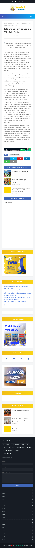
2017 (17, 518)
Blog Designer (19, 545)
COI (9, 447)
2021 (17, 505)
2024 (17, 496)
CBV (27, 444)
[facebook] (12, 1)
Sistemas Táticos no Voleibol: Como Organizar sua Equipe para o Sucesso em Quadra (16, 303)
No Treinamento (7, 450)
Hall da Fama (20, 447)
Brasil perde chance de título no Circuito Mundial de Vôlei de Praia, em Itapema (21, 189)
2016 (17, 521)
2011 (17, 536)
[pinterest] (23, 1)
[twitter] (16, 1)
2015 (17, 524)
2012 (17, 533)
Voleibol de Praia (16, 23)
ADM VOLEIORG (8, 36)
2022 (17, 502)
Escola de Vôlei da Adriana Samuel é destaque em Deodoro (21, 172)
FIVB (13, 447)
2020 (17, 508)
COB (4, 447)
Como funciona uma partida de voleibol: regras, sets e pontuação (16, 291)
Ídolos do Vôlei (7, 453)
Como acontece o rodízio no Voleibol (20, 428)
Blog (22, 444)
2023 (17, 499)
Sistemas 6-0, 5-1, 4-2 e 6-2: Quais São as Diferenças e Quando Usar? (20, 420)
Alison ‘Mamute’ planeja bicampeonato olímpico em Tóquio (20, 181)
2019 (17, 512)
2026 (17, 490)
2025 (17, 493)
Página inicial (7, 23)
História (29, 447)
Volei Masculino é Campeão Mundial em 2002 (20, 411)
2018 (17, 515)
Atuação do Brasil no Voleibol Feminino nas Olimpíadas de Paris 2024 (17, 298)
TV (23, 450)
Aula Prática (6, 444)
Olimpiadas (17, 450)
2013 (17, 530)
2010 (17, 540)
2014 (17, 527)
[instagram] (19, 1)
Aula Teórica (15, 444)
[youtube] (28, 358)
